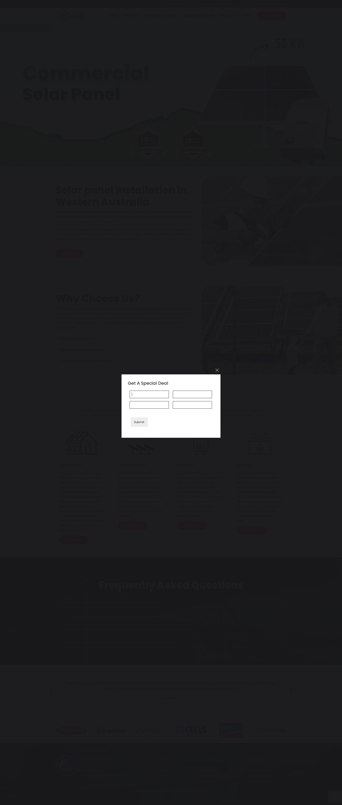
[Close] (217, 370)
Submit (139, 422)
